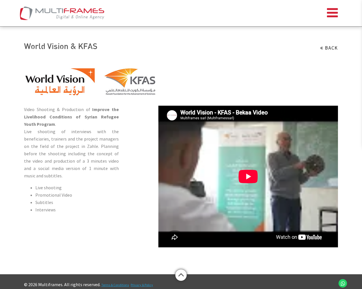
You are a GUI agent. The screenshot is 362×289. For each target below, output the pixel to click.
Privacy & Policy (142, 285)
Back (331, 48)
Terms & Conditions (115, 285)
